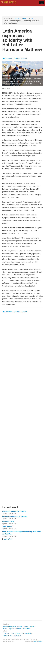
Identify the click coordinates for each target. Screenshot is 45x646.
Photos (18, 629)
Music (5, 629)
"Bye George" (7, 526)
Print (25, 58)
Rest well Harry (8, 521)
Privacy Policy (15, 633)
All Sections (26, 629)
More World (8, 539)
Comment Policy (27, 633)
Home (17, 18)
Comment (8, 58)
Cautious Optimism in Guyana (14, 511)
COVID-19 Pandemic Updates (12, 626)
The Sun (6, 633)
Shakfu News (37, 641)
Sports (32, 626)
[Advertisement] (22, 410)
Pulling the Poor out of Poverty (14, 516)
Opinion (11, 629)
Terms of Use (7, 636)
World (30, 18)
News (24, 18)
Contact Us (17, 636)
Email (18, 58)
